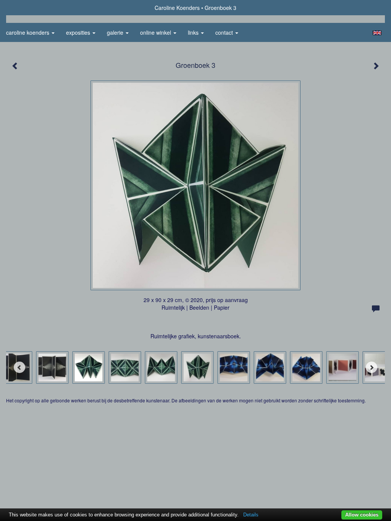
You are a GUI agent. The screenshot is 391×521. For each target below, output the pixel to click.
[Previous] (19, 367)
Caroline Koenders (177, 7)
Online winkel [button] (156, 32)
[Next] (371, 367)
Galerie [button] (116, 32)
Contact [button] (224, 32)
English (377, 33)
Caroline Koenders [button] (28, 32)
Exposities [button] (79, 32)
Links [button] (194, 32)
